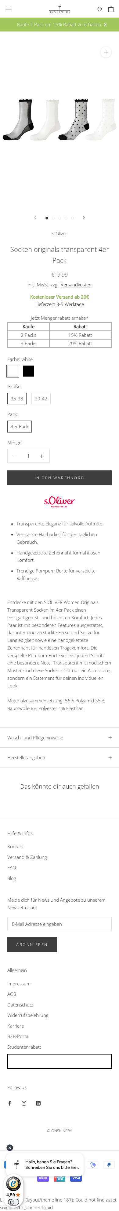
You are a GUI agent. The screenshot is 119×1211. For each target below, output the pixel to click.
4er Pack (19, 426)
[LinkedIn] (38, 1103)
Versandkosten (76, 285)
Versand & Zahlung (27, 857)
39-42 (41, 399)
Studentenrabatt (24, 1047)
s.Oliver (59, 233)
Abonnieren (32, 944)
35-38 (17, 399)
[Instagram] (24, 1103)
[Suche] (100, 8)
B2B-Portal (18, 1036)
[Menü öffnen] (8, 8)
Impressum (19, 984)
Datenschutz (20, 1005)
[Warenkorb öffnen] (111, 9)
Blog (11, 878)
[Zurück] (35, 217)
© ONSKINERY (59, 1130)
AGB (11, 994)
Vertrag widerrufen (59, 1061)
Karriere (15, 1026)
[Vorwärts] (84, 217)
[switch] (13, 1202)
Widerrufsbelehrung (28, 1015)
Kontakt (15, 846)
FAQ (11, 867)
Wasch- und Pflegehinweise (35, 737)
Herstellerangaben (26, 757)
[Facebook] (9, 1103)
